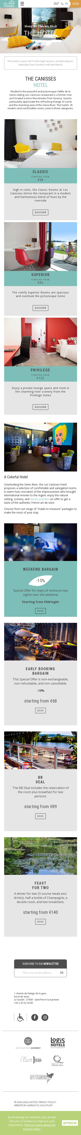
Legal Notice (30, 1102)
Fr (66, 3)
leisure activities (39, 499)
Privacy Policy (47, 1102)
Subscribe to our (40, 963)
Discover (40, 212)
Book (76, 3)
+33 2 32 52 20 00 (23, 1002)
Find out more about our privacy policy (39, 1127)
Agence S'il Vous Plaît (40, 1105)
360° (56, 3)
